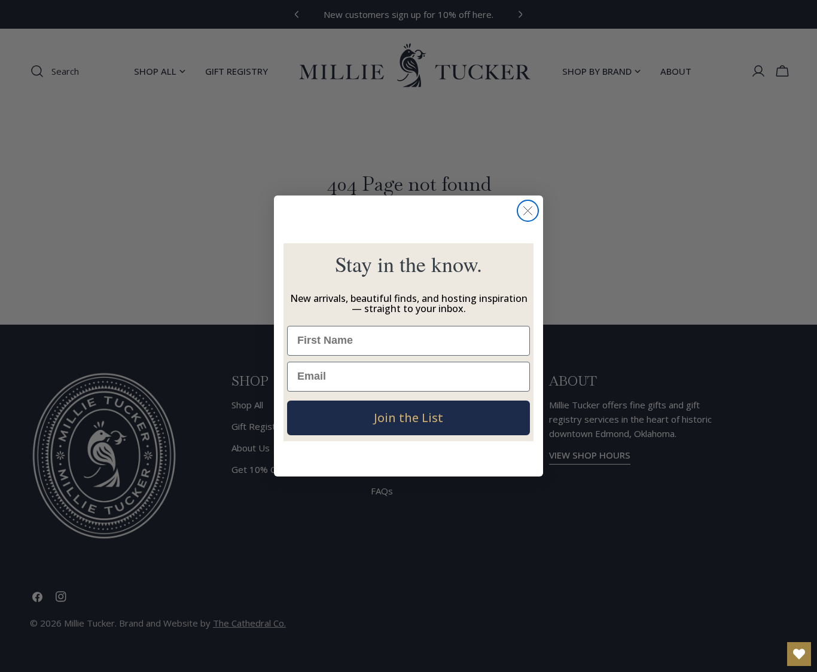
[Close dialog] (527, 210)
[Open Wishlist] (799, 654)
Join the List (408, 418)
